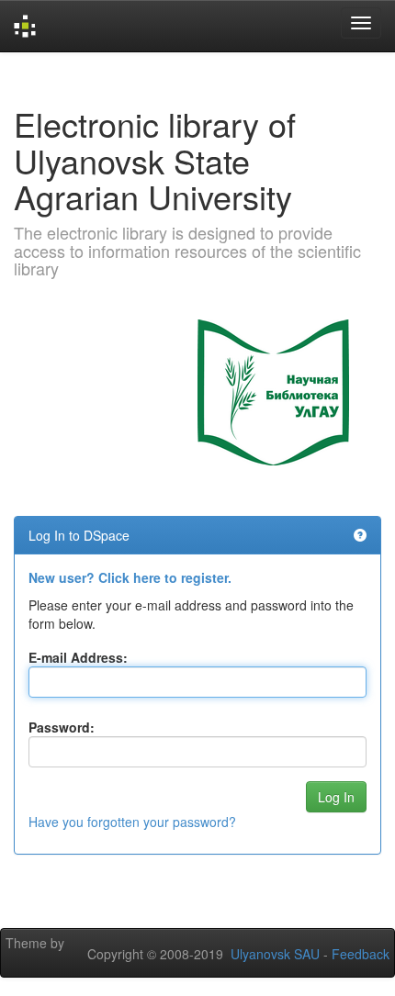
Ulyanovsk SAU (275, 954)
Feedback (360, 954)
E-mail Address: (78, 657)
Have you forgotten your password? (132, 821)
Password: (61, 727)
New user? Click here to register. (129, 577)
